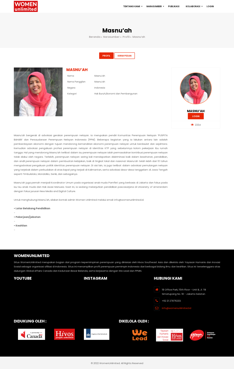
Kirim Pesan (124, 55)
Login (210, 6)
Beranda (94, 37)
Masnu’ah (196, 111)
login (195, 116)
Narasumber (154, 6)
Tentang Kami (131, 6)
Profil (106, 55)
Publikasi (173, 6)
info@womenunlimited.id (176, 308)
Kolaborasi (193, 6)
